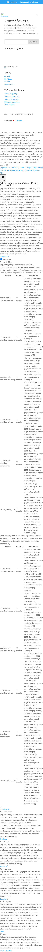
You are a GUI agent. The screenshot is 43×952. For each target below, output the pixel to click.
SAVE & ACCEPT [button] (6, 950)
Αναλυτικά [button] (4, 866)
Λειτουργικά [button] (4, 809)
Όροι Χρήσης (9, 105)
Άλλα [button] (2, 931)
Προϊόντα (8, 79)
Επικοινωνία (9, 84)
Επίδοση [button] (3, 839)
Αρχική (7, 76)
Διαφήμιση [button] (4, 899)
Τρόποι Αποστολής (11, 99)
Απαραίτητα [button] (4, 256)
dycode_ (20, 120)
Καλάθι (7, 82)
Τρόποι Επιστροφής (12, 96)
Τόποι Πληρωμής (10, 94)
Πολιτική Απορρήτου (12, 102)
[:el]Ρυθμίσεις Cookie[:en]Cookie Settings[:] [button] (16, 167)
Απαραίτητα (7, 259)
